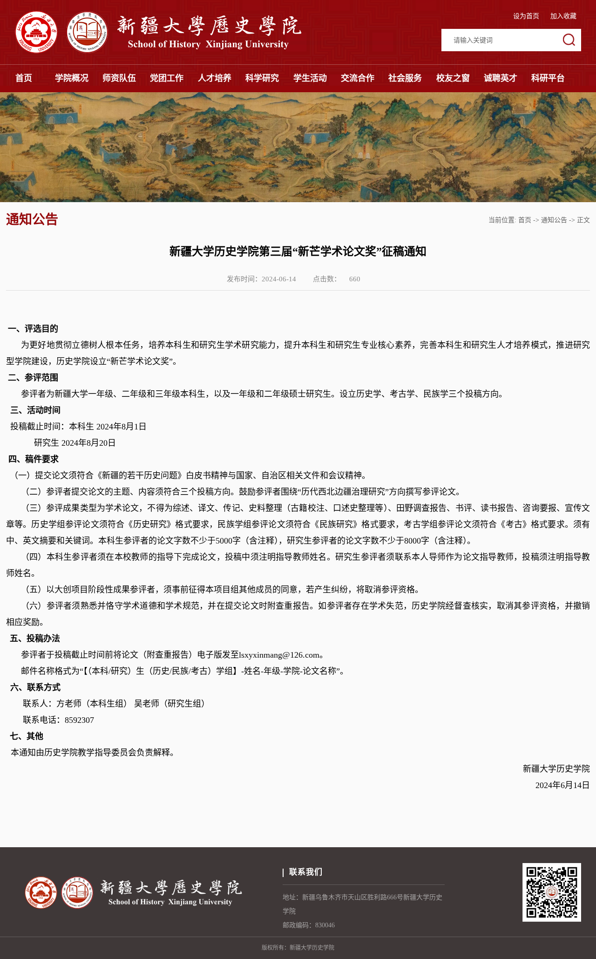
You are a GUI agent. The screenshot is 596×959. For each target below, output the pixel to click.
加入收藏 (563, 16)
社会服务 (405, 78)
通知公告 (554, 220)
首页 (23, 78)
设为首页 (527, 16)
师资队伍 (119, 78)
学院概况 (71, 78)
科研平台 (548, 78)
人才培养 (214, 78)
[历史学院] (177, 51)
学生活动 (310, 78)
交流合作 (357, 78)
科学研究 (262, 78)
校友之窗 (453, 78)
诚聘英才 (500, 78)
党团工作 (166, 78)
